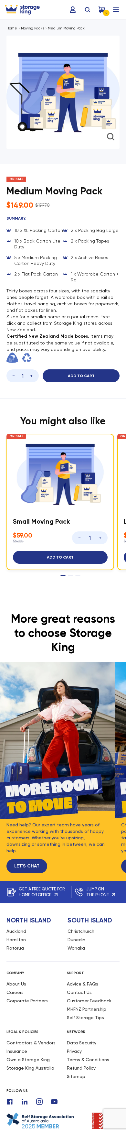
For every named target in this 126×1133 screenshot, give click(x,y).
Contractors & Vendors (31, 1042)
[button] (56, 152)
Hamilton (16, 939)
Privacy (74, 1051)
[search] (87, 10)
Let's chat (26, 866)
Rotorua (15, 948)
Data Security (81, 1042)
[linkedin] (24, 1101)
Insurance (16, 1051)
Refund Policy (81, 1068)
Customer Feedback (89, 1000)
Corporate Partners (27, 1000)
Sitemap (76, 1076)
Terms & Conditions (88, 1059)
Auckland (16, 931)
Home (11, 28)
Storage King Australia (30, 1068)
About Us (16, 983)
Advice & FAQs (82, 983)
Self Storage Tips (85, 1017)
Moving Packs (32, 28)
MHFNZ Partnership (86, 1009)
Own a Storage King (28, 1059)
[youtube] (54, 1101)
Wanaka (76, 948)
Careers (15, 992)
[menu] (116, 10)
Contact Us (79, 992)
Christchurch (81, 931)
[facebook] (10, 1101)
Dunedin (76, 939)
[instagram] (39, 1101)
